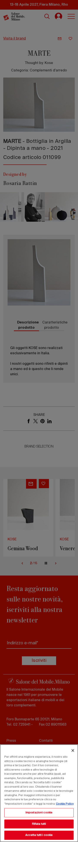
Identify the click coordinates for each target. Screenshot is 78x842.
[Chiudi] (73, 750)
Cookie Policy (65, 803)
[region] (39, 793)
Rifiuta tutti (39, 824)
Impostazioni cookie (39, 812)
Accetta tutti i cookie (39, 835)
